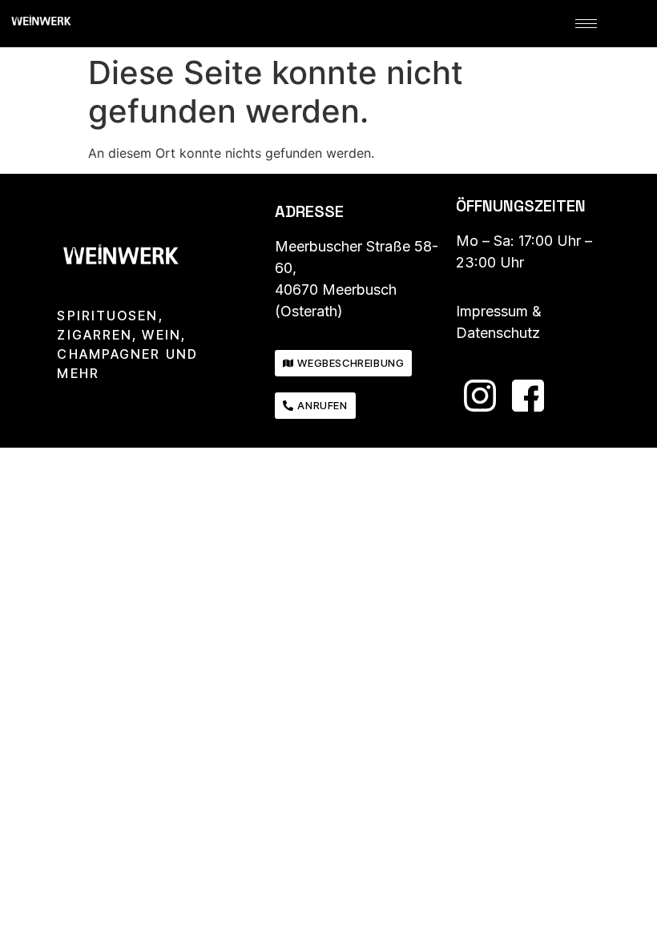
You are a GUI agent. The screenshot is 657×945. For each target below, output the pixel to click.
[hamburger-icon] (586, 23)
